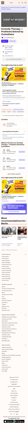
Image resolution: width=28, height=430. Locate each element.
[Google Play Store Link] (19, 421)
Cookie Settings (14, 407)
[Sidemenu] (25, 2)
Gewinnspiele (14, 395)
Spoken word (5, 306)
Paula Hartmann (6, 367)
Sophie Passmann (7, 347)
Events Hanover (6, 272)
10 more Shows (9, 49)
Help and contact (14, 377)
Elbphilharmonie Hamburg (9, 317)
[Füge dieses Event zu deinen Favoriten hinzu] (14, 228)
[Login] (22, 3)
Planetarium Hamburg (8, 325)
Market (4, 298)
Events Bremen (6, 260)
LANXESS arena (6, 334)
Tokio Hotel (5, 369)
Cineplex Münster (6, 336)
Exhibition (4, 302)
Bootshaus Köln (6, 327)
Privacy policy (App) (14, 404)
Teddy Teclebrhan (6, 357)
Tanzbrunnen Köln (7, 319)
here (11, 138)
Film (3, 296)
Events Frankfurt (6, 268)
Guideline (14, 397)
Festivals (4, 308)
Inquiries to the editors (14, 386)
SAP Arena (4, 338)
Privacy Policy (14, 402)
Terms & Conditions (14, 409)
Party (3, 292)
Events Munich (6, 276)
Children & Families (7, 294)
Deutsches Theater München (9, 323)
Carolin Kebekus (6, 359)
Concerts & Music (7, 290)
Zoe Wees (4, 351)
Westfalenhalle (6, 340)
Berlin (3, 250)
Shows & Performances (18, 109)
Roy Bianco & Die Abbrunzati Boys (11, 355)
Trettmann (5, 365)
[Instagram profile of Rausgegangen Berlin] (11, 414)
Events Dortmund (6, 264)
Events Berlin (5, 256)
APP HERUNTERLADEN (17, 212)
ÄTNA (3, 363)
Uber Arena (5, 321)
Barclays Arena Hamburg (8, 332)
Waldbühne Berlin (6, 331)
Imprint (14, 400)
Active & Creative (6, 300)
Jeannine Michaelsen (7, 349)
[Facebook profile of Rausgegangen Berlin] (14, 414)
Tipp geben (14, 384)
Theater (4, 304)
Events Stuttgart (6, 278)
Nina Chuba (5, 361)
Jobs (14, 388)
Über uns (14, 391)
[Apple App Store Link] (9, 421)
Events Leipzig (6, 274)
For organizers (14, 379)
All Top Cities (5, 280)
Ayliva (3, 353)
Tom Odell (4, 371)
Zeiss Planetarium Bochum (9, 329)
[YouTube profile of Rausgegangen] (17, 414)
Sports (3, 286)
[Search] (19, 3)
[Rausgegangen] (2, 2)
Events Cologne (6, 262)
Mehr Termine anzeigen (14, 174)
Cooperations (14, 382)
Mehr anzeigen (6, 101)
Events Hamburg (6, 270)
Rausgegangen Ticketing (7, 109)
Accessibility (14, 393)
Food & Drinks (6, 310)
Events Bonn (5, 258)
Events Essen (5, 266)
